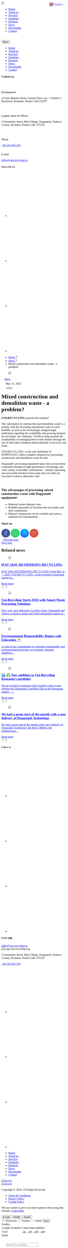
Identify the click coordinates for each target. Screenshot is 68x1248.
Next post (6, 542)
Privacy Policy (16, 1198)
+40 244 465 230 (10, 145)
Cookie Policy (16, 1201)
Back (7, 379)
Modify (16, 1217)
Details (27, 1217)
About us (13, 12)
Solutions (13, 18)
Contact (12, 30)
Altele (4, 1235)
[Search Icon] (3, 38)
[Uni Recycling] (2, 3)
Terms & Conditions (19, 1195)
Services (13, 15)
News (11, 24)
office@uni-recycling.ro (14, 160)
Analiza (5, 1224)
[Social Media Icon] (30, 1011)
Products (13, 21)
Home (11, 9)
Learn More (17, 1210)
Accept (6, 1217)
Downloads (14, 27)
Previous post (10, 539)
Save (46, 1221)
